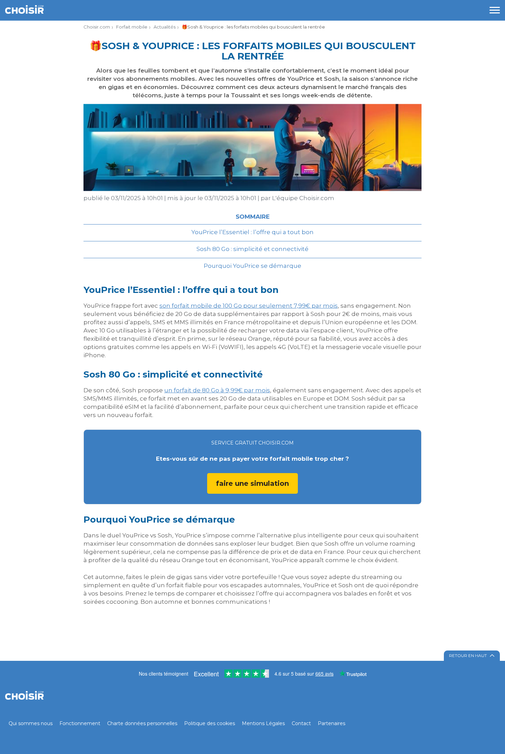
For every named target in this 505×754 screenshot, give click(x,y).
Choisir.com (96, 27)
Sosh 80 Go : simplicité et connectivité (252, 248)
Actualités (165, 27)
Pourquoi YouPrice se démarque (252, 265)
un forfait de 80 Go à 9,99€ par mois (217, 390)
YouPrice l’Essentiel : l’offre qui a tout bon (252, 232)
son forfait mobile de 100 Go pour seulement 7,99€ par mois (248, 305)
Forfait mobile (131, 27)
